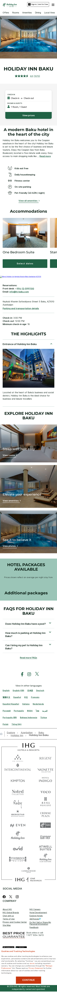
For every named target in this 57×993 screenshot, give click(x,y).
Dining (38, 12)
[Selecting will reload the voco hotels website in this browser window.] (45, 791)
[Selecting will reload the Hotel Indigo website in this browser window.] (45, 780)
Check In (11, 95)
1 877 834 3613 (35, 935)
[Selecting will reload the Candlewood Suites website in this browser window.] (29, 870)
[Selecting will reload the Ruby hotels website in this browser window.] (17, 802)
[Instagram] (17, 896)
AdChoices (34, 919)
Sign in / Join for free (39, 4)
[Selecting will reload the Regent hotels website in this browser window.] (45, 757)
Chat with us (8, 916)
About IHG (7, 909)
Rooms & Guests (14, 103)
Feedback (34, 927)
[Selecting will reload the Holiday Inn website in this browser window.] (17, 836)
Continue (28, 980)
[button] (53, 4)
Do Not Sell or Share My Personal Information (40, 923)
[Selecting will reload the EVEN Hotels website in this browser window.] (17, 825)
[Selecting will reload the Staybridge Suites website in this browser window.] (17, 859)
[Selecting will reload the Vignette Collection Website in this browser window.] (45, 769)
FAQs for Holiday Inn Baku (29, 611)
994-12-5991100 (25, 288)
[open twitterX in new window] (35, 674)
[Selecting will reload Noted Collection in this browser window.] (17, 791)
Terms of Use (9, 919)
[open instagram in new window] (28, 674)
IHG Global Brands (11, 912)
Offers (6, 12)
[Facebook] (5, 896)
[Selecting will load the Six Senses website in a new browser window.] (17, 757)
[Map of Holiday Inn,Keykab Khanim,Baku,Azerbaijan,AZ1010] (20, 276)
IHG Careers (35, 909)
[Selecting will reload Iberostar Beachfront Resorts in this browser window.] (17, 814)
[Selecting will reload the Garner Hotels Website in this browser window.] (45, 836)
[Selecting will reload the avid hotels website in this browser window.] (17, 847)
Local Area (49, 12)
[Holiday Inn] (10, 5)
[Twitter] (10, 896)
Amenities (27, 12)
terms (32, 963)
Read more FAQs (28, 657)
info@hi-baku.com (19, 291)
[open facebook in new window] (20, 674)
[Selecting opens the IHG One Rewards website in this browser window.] (28, 879)
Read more (45, 156)
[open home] (2, 733)
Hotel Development (38, 912)
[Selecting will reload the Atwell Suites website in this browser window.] (45, 847)
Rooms (15, 12)
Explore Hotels (36, 916)
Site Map (7, 925)
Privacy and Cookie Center (15, 922)
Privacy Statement (36, 968)
